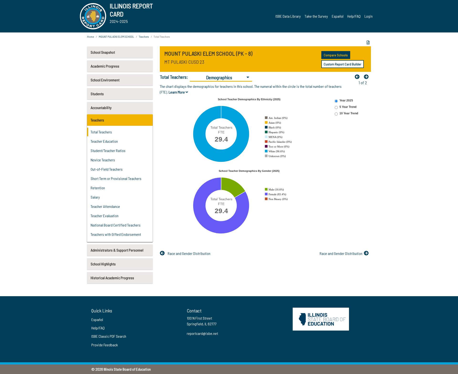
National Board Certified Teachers (116, 225)
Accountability (101, 107)
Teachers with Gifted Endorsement (116, 234)
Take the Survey (316, 16)
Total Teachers (101, 132)
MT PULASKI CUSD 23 (184, 62)
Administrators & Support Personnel (117, 250)
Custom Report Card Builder (342, 64)
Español (338, 16)
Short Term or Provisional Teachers (116, 178)
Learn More (177, 92)
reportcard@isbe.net (202, 333)
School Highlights (103, 264)
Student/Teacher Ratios (108, 150)
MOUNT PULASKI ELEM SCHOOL (116, 36)
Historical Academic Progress (112, 277)
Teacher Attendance (105, 206)
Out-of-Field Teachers (107, 169)
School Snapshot (103, 52)
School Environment (105, 80)
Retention (98, 187)
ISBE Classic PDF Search (108, 336)
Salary (95, 197)
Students (97, 93)
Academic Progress (105, 66)
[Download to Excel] (368, 42)
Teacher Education (104, 141)
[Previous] (358, 76)
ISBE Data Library (288, 16)
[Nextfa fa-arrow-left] (367, 76)
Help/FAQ (354, 16)
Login (368, 16)
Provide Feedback (104, 344)
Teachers (97, 120)
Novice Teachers (103, 160)
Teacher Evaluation (105, 215)
